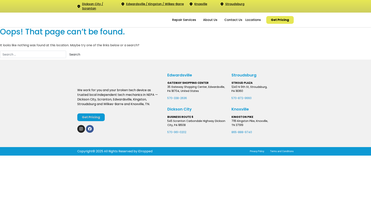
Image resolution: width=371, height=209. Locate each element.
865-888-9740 (241, 132)
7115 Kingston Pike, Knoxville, (249, 121)
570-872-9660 (241, 98)
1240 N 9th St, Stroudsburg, (249, 87)
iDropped (144, 151)
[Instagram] (81, 129)
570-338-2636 (177, 98)
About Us (210, 20)
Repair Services (184, 20)
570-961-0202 (176, 132)
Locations (253, 20)
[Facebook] (90, 129)
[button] (186, 20)
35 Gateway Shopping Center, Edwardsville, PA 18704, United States (196, 89)
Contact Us (233, 20)
